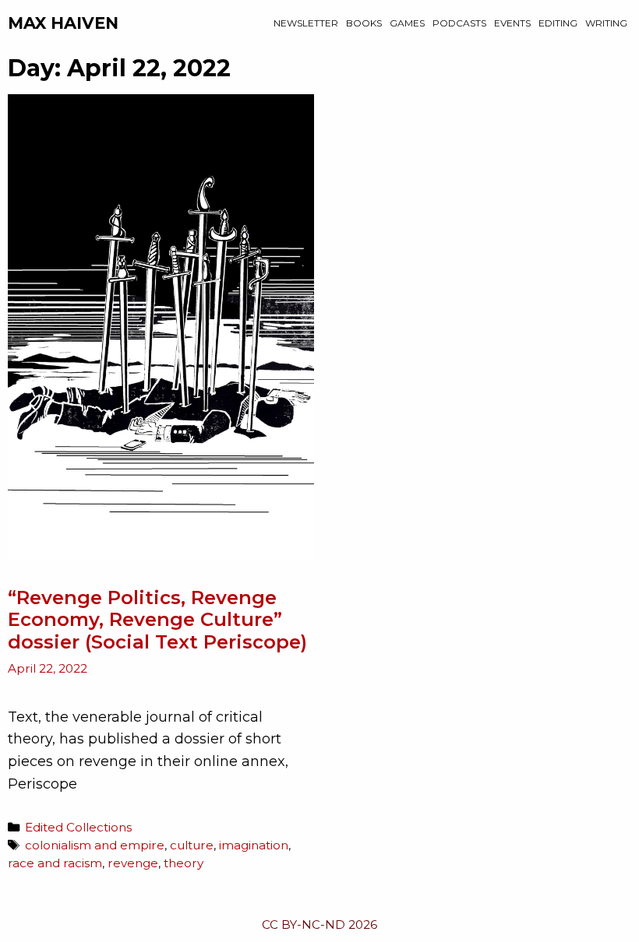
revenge (133, 863)
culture (192, 845)
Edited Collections (78, 827)
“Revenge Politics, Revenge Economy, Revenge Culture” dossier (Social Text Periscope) (157, 620)
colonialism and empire (94, 845)
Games (407, 23)
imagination (253, 845)
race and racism (55, 863)
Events (512, 23)
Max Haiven (63, 23)
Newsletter (306, 23)
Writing (606, 23)
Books (364, 23)
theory (183, 863)
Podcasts (459, 23)
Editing (557, 23)
